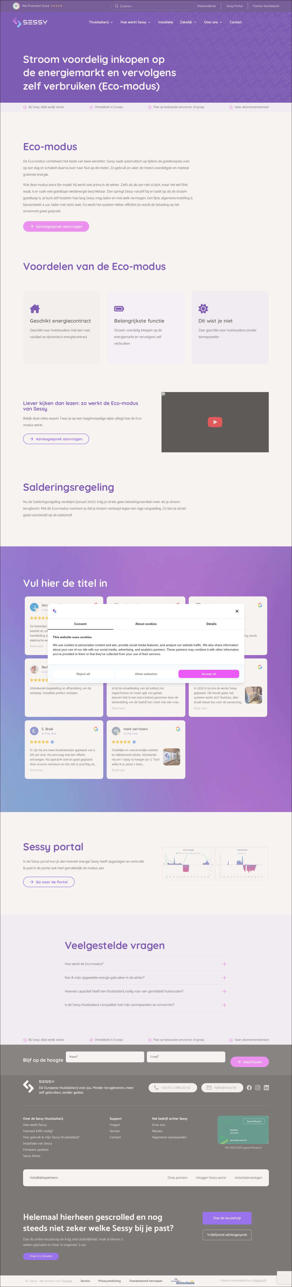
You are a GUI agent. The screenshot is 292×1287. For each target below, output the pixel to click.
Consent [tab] (80, 624)
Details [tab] (211, 624)
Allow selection (146, 674)
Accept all (209, 674)
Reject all (83, 674)
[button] (237, 611)
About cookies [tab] (146, 624)
